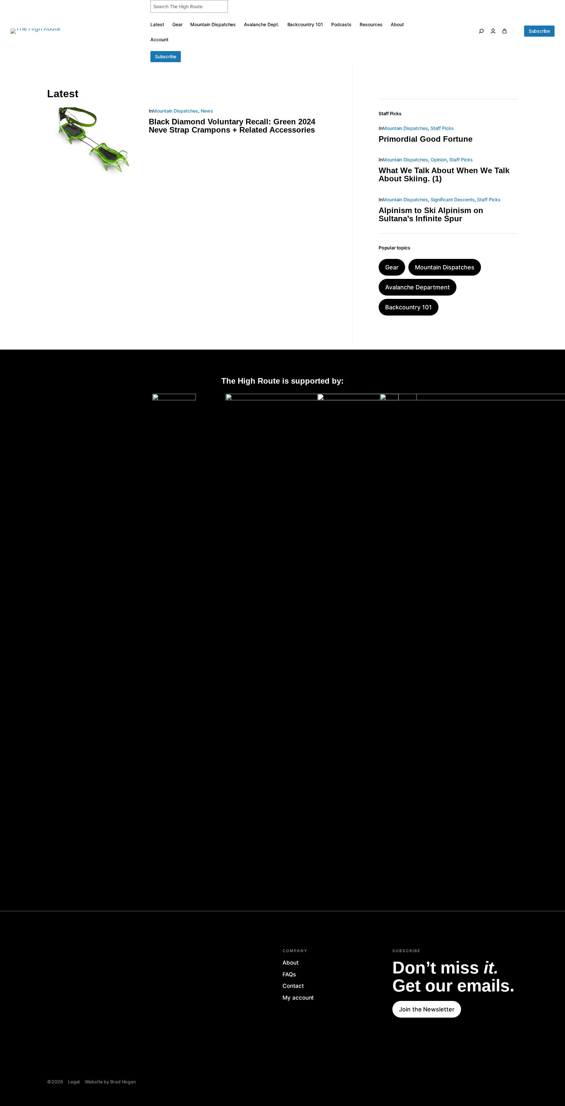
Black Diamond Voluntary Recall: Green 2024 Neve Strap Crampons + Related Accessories (232, 126)
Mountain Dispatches (175, 111)
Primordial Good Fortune (425, 139)
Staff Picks (442, 128)
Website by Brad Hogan (110, 1081)
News (207, 111)
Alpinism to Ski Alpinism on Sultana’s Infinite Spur (431, 214)
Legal (74, 1081)
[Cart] (504, 31)
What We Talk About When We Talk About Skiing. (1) (444, 174)
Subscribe (165, 56)
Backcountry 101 (408, 307)
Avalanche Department (417, 287)
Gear (392, 267)
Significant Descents (453, 199)
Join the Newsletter (426, 1009)
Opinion (439, 159)
